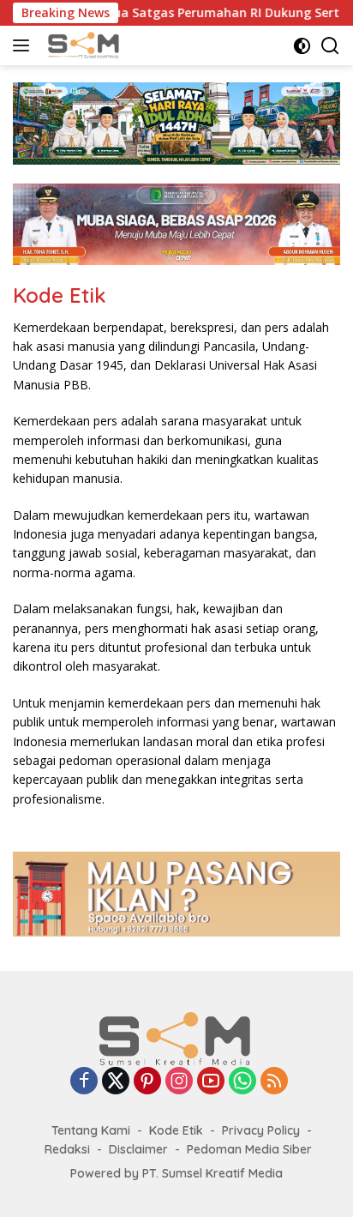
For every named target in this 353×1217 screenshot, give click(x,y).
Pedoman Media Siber (249, 1149)
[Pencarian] (330, 46)
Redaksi (67, 1149)
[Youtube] (210, 1082)
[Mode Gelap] (302, 46)
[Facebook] (84, 1082)
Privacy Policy (261, 1130)
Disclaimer (138, 1149)
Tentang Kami (90, 1130)
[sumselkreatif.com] (84, 45)
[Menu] (24, 45)
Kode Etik (176, 1130)
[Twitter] (115, 1082)
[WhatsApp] (242, 1082)
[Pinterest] (147, 1082)
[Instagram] (179, 1082)
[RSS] (274, 1082)
